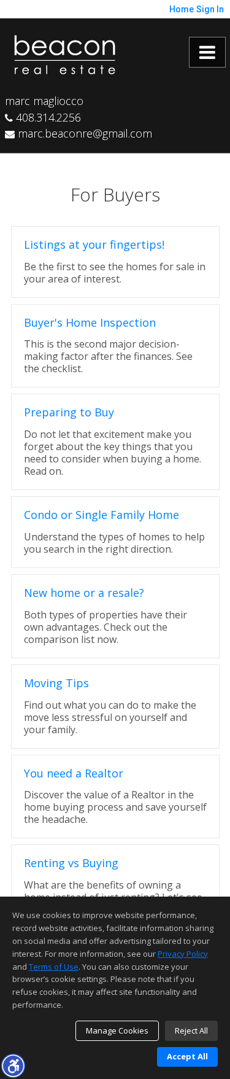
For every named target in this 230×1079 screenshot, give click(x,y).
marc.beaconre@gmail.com (83, 133)
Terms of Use (54, 966)
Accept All (187, 1056)
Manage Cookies (117, 1030)
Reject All (191, 1030)
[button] (13, 1065)
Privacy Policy (183, 953)
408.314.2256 (47, 117)
